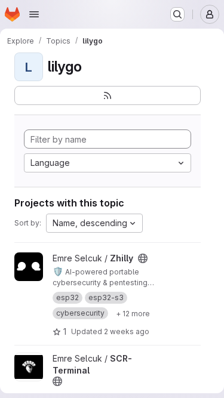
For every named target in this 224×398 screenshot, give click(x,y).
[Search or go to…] (177, 14)
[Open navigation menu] (34, 14)
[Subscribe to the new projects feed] (107, 95)
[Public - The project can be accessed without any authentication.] (143, 258)
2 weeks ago (126, 331)
